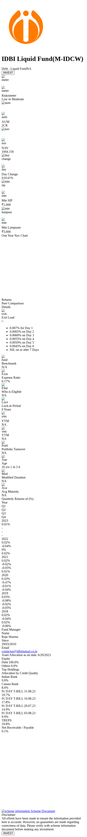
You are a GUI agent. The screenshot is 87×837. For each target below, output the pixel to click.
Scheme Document (42, 811)
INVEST (8, 72)
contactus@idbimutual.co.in (19, 651)
